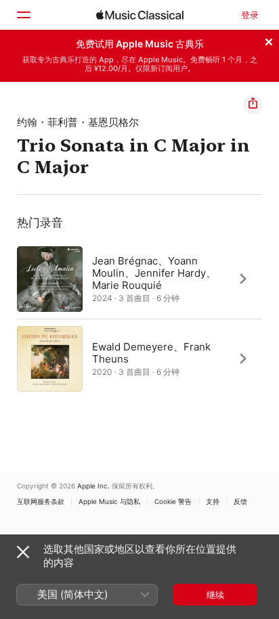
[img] (140, 15)
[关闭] (269, 40)
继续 (215, 594)
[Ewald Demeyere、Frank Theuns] (139, 358)
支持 (212, 501)
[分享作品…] (252, 104)
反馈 (240, 501)
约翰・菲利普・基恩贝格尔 (78, 122)
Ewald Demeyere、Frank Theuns (151, 352)
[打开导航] (23, 15)
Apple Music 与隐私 (109, 501)
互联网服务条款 (40, 501)
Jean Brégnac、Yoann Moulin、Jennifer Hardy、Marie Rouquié (154, 272)
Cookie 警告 (173, 501)
